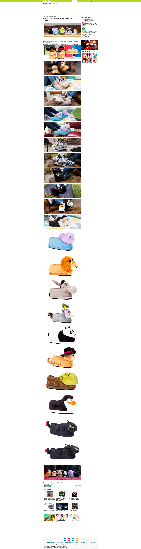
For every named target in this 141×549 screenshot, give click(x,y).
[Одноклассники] (46, 486)
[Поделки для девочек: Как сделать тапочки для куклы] (49, 493)
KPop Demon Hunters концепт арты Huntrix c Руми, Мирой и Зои (91, 24)
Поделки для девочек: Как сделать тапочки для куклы (49, 499)
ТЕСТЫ (70, 1)
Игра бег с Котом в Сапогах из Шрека (49, 522)
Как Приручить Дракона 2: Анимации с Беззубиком (74, 499)
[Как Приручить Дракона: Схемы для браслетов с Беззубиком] (62, 493)
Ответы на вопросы (67, 544)
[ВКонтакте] (44, 486)
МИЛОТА (75, 1)
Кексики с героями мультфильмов (73, 511)
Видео (50, 3)
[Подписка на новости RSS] (77, 539)
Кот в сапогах (70, 482)
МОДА (90, 1)
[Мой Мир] (50, 486)
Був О (57, 482)
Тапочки (46, 482)
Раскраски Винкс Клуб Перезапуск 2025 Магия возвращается (89, 20)
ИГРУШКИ (86, 1)
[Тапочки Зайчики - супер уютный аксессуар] (49, 506)
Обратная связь (59, 544)
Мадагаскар (53, 482)
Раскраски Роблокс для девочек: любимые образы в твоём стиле (90, 35)
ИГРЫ (66, 1)
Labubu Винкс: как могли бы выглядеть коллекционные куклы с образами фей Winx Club (91, 28)
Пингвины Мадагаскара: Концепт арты (61, 522)
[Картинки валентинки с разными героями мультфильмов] (74, 517)
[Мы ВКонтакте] (65, 539)
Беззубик (49, 482)
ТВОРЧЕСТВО (80, 1)
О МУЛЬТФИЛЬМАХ (56, 1)
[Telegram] (47, 486)
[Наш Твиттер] (73, 539)
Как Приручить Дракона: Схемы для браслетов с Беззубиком (61, 499)
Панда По (73, 482)
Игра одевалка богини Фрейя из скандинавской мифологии (91, 32)
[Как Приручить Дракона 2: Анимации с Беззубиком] (74, 493)
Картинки (55, 3)
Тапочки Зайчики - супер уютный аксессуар (49, 511)
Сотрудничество (83, 544)
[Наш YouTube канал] (69, 539)
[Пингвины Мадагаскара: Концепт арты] (62, 517)
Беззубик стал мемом (60, 510)
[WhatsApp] (49, 486)
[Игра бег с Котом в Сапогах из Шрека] (49, 517)
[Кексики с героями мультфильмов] (74, 506)
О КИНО (63, 1)
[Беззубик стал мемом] (62, 506)
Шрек (66, 482)
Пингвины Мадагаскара (61, 482)
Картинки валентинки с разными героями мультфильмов (73, 523)
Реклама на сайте (75, 544)
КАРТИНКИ (45, 3)
